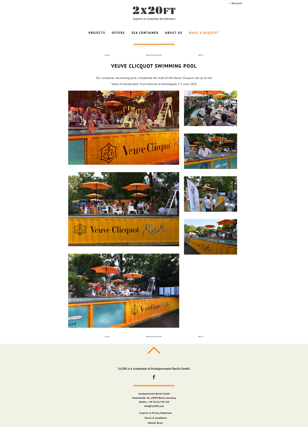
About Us (173, 33)
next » (201, 55)
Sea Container (145, 33)
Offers (118, 33)
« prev (107, 55)
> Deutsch (235, 3)
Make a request (204, 33)
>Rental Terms (155, 423)
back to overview (154, 55)
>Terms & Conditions (155, 418)
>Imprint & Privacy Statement (155, 413)
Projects (97, 33)
